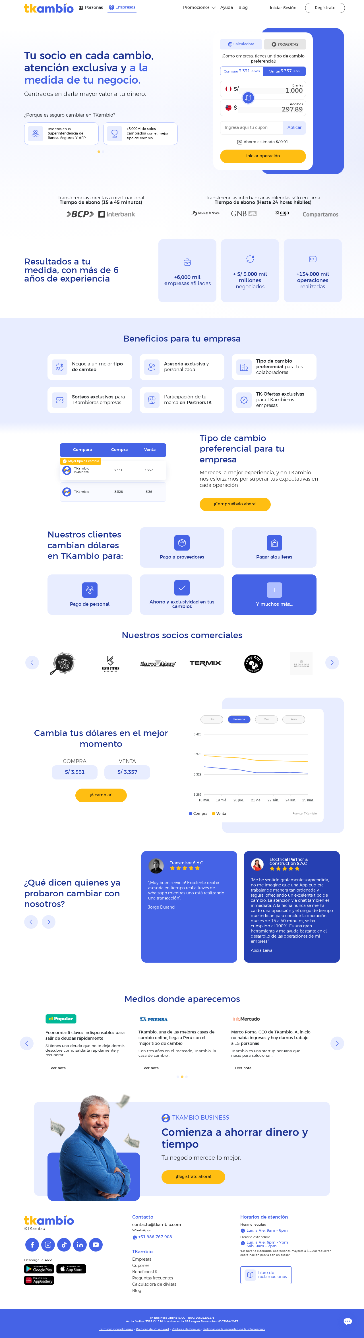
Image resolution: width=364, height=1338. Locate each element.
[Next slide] (332, 662)
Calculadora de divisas (154, 1285)
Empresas (125, 7)
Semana (239, 719)
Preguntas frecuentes (152, 1278)
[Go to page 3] (186, 1077)
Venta (150, 450)
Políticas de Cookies (186, 1329)
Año (294, 719)
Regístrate (325, 8)
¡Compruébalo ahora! (235, 504)
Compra (119, 450)
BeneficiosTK (145, 1272)
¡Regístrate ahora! (193, 1177)
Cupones (140, 1266)
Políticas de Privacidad (152, 1329)
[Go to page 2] (103, 151)
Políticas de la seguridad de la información (234, 1329)
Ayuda (226, 8)
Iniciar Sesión (283, 8)
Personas (94, 8)
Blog (243, 8)
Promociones (196, 8)
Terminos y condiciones (116, 1329)
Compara (82, 450)
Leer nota (57, 1068)
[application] (253, 765)
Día (212, 719)
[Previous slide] (32, 662)
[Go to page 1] (99, 151)
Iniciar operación (263, 156)
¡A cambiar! (101, 795)
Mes (266, 719)
